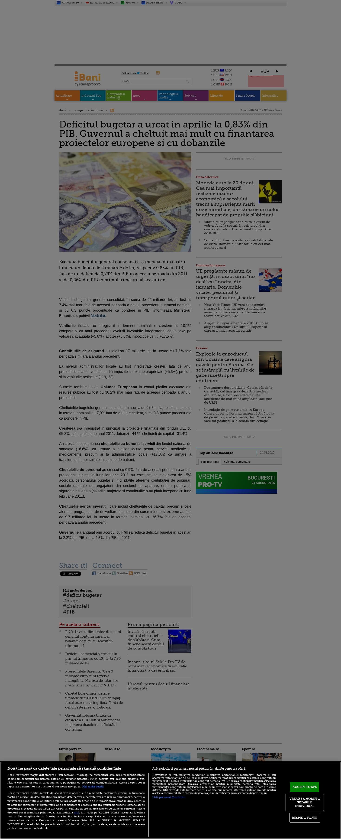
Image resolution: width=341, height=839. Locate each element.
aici (76, 812)
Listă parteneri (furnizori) (168, 797)
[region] (170, 800)
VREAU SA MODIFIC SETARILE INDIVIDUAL (305, 802)
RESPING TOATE (304, 817)
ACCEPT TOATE (305, 787)
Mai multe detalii (93, 786)
